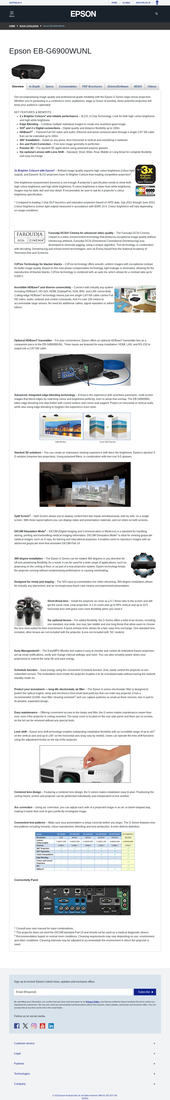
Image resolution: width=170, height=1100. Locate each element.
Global (126, 3)
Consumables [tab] (68, 86)
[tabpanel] (85, 520)
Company (20, 1083)
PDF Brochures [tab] (92, 86)
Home (114, 3)
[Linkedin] (51, 1026)
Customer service (24, 1043)
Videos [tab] (152, 86)
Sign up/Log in (143, 3)
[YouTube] (42, 1026)
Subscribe (144, 992)
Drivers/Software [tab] (118, 86)
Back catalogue (29, 26)
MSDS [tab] (138, 86)
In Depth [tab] (34, 86)
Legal (17, 1053)
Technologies (22, 1073)
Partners (19, 1063)
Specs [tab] (49, 86)
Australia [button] (14, 3)
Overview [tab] (18, 86)
